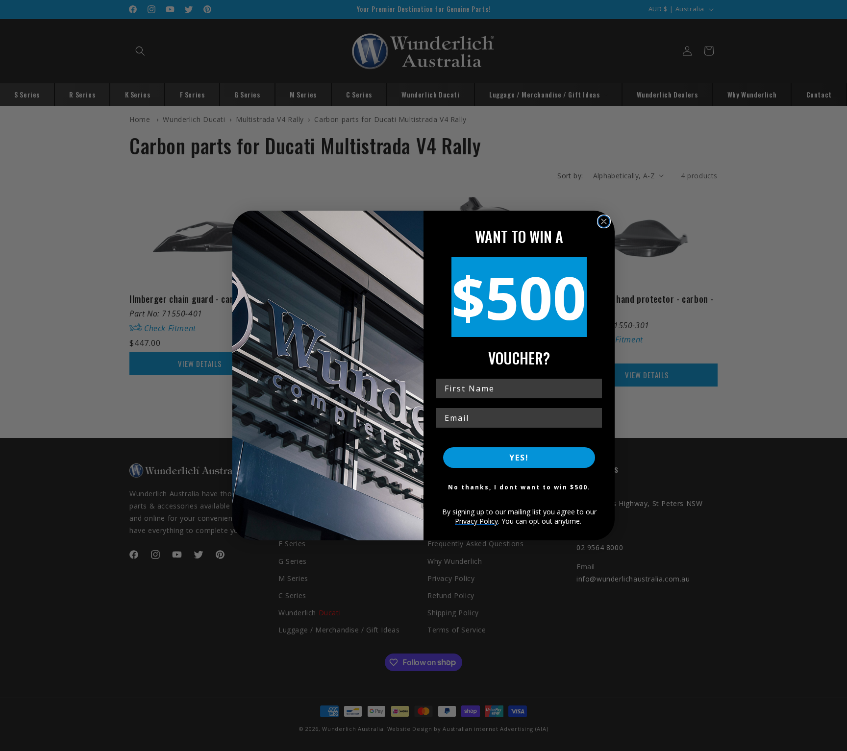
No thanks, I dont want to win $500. (519, 487)
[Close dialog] (604, 221)
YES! (519, 457)
